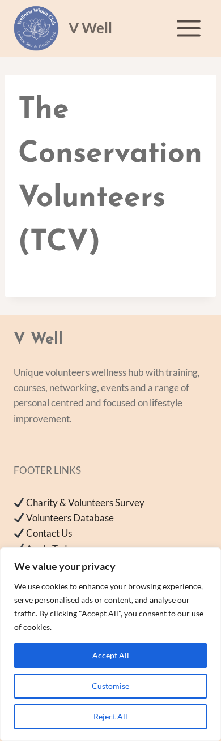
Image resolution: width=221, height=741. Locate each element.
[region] (110, 644)
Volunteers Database (70, 518)
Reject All (111, 716)
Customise (110, 686)
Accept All (110, 655)
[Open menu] (188, 28)
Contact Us (49, 533)
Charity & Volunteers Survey (85, 502)
